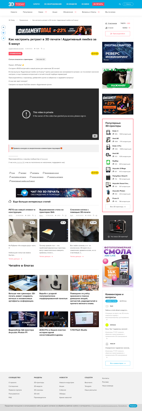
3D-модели (38, 386)
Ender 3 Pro (116, 146)
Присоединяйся (119, 34)
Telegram (44, 159)
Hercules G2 (40, 59)
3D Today (12, 20)
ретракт (23, 173)
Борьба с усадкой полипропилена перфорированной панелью (53, 296)
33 (65, 215)
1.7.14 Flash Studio (78, 330)
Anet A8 (115, 138)
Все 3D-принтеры (116, 207)
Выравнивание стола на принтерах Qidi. (51, 210)
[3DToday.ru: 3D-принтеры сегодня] (17, 5)
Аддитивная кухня (52, 173)
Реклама (19, 32)
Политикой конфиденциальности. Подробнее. (109, 406)
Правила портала (15, 390)
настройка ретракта (18, 177)
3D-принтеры (39, 383)
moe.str (112, 344)
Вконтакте (88, 383)
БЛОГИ (36, 4)
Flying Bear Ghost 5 (119, 176)
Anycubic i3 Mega (119, 168)
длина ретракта (37, 177)
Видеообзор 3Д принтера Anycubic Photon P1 (21, 331)
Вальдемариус (41, 215)
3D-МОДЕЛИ (71, 4)
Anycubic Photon (118, 191)
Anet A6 (115, 153)
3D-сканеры (38, 390)
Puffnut (72, 215)
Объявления (69, 12)
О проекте (12, 383)
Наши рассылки (91, 390)
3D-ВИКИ (85, 4)
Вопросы (123, 301)
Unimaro (113, 325)
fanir (111, 306)
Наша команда (107, 386)
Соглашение (13, 386)
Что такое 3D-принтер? (119, 237)
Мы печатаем (110, 12)
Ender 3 (115, 131)
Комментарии (111, 301)
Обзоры (62, 394)
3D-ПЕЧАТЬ (98, 4)
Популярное (27, 12)
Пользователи (14, 394)
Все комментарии (116, 363)
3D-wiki (37, 394)
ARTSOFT (11, 215)
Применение (23, 20)
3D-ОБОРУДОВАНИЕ (53, 4)
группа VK (20, 162)
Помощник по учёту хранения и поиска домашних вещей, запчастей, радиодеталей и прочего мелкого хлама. (83, 298)
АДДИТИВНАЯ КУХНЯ (16, 49)
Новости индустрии (66, 383)
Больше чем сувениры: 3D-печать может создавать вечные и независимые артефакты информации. (22, 297)
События (62, 390)
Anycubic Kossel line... (120, 183)
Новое (42, 12)
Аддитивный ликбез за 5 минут (23, 181)
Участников (112, 23)
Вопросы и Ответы (90, 12)
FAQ (10, 397)
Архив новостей (65, 397)
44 (96, 215)
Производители (40, 397)
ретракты (35, 173)
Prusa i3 (115, 198)
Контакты (105, 378)
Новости (14, 12)
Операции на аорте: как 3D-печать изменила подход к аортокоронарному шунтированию (117, 315)
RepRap (115, 161)
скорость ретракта (56, 177)
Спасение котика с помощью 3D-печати (80, 210)
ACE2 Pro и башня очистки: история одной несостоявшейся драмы (52, 332)
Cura (13, 173)
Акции (54, 12)
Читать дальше (14, 259)
